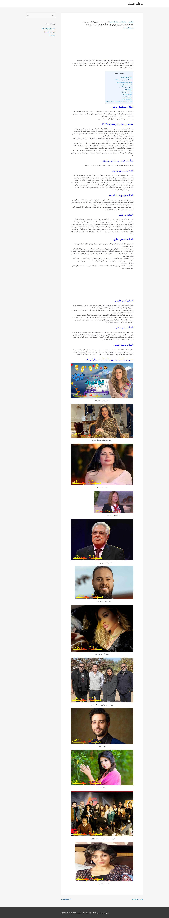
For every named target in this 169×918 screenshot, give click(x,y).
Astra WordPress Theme (68, 913)
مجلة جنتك (135, 3)
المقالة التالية (66, 899)
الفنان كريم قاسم (127, 94)
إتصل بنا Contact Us (48, 28)
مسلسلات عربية (128, 28)
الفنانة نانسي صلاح (127, 92)
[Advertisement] (102, 45)
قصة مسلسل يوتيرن (126, 84)
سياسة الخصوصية (49, 32)
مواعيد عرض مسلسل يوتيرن (124, 82)
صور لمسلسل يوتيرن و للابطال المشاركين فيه (119, 101)
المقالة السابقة (137, 899)
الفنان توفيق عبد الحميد (125, 87)
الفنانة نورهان (128, 89)
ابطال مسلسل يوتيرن (126, 77)
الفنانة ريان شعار (127, 96)
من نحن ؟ (52, 35)
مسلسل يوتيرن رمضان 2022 (123, 79)
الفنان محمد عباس (127, 99)
